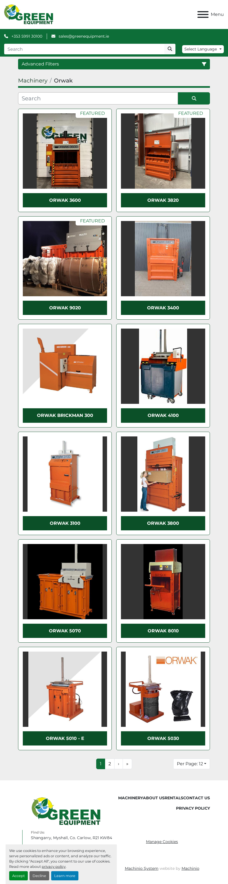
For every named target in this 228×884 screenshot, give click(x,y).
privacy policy (54, 866)
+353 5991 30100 (26, 36)
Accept (18, 876)
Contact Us (196, 797)
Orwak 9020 (65, 307)
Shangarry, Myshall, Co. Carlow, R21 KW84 (71, 837)
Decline (39, 876)
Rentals (174, 797)
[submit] (169, 49)
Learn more (64, 876)
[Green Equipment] (66, 810)
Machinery (130, 797)
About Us (154, 797)
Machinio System (141, 868)
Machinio (190, 868)
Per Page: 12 (190, 763)
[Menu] (203, 14)
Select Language (200, 49)
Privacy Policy (193, 808)
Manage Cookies (162, 841)
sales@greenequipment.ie (83, 36)
